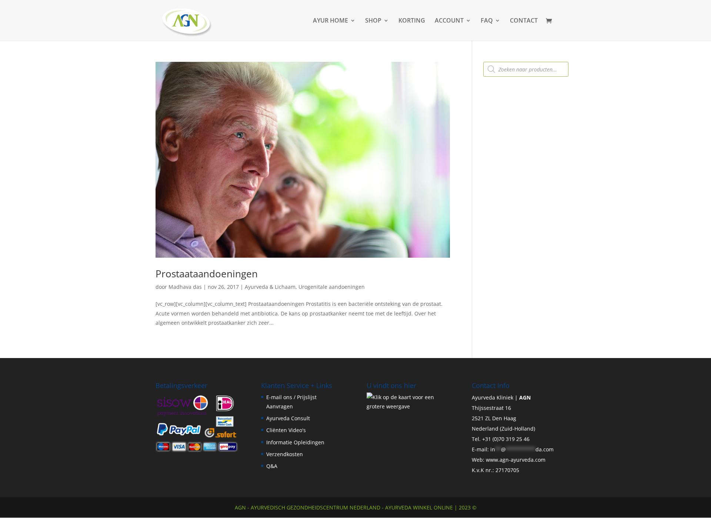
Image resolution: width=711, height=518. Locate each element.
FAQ (487, 21)
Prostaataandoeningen (207, 273)
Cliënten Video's (286, 430)
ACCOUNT (449, 21)
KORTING (411, 21)
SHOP (373, 21)
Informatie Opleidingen (295, 442)
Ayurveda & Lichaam (270, 286)
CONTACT (524, 21)
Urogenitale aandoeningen (331, 286)
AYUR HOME (330, 21)
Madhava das (185, 286)
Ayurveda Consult (288, 418)
